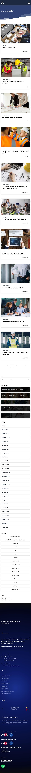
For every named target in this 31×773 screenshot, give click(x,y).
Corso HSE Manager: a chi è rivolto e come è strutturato (15, 353)
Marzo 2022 (5, 507)
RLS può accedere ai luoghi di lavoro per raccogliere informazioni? (14, 188)
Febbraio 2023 (5, 464)
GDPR (15, 547)
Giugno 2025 (5, 425)
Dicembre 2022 (6, 472)
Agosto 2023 (5, 441)
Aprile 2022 (5, 504)
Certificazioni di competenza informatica (15, 539)
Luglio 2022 (5, 492)
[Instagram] (9, 598)
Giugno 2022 (5, 496)
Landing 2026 (15, 561)
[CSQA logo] (5, 734)
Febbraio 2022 (5, 511)
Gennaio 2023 (5, 468)
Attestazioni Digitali (15, 536)
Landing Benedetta (15, 564)
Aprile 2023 (5, 457)
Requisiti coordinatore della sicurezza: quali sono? (15, 152)
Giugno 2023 (5, 449)
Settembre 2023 (6, 437)
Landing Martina (15, 568)
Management (15, 571)
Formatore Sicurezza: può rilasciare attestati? (12, 83)
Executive (15, 543)
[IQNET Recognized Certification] (11, 735)
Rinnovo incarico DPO (8, 48)
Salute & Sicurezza (15, 589)
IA (15, 550)
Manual (15, 578)
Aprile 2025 (5, 429)
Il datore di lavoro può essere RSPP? (13, 288)
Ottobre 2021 (5, 519)
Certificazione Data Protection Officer (13, 254)
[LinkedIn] (5, 598)
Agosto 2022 (5, 488)
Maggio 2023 (5, 453)
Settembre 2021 (6, 523)
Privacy (15, 586)
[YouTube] (2, 598)
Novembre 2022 (6, 476)
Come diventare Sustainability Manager (14, 219)
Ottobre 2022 (5, 480)
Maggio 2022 (5, 500)
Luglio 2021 (5, 527)
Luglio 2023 (5, 445)
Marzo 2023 (5, 460)
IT (15, 554)
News (15, 582)
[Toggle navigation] (28, 2)
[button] (3, 766)
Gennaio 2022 (5, 515)
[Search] (28, 380)
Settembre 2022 (6, 484)
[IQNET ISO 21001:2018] (11, 743)
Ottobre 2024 (5, 433)
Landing (15, 557)
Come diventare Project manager (12, 117)
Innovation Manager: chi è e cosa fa (13, 322)
